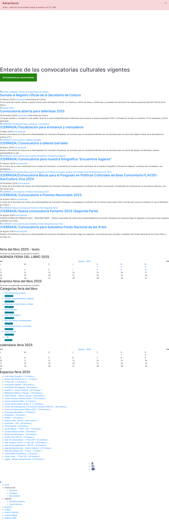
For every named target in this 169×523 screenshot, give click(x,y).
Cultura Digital (11, 515)
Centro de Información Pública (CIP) (28, 409)
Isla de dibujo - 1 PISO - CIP (23, 429)
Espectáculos (10, 331)
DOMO (14, 418)
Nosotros (13, 490)
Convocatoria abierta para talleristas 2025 (32, 111)
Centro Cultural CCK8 (21, 401)
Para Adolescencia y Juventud (18, 326)
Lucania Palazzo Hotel (21, 431)
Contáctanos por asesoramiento (19, 77)
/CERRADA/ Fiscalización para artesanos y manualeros (41, 127)
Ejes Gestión (14, 496)
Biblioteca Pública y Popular (24, 393)
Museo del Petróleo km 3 (21, 379)
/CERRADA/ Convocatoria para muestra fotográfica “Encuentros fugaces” (56, 159)
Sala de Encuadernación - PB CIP (26, 445)
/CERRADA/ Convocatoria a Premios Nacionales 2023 (41, 195)
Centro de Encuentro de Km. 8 (24, 404)
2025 (88, 261)
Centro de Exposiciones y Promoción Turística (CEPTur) (36, 407)
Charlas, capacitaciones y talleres (19, 298)
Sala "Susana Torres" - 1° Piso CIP (26, 442)
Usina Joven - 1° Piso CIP (22, 456)
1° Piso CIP (16, 382)
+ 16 (6, 337)
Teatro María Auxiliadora (22, 453)
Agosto (82, 261)
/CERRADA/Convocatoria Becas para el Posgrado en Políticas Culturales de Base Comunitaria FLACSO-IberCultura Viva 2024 (79, 177)
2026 (88, 349)
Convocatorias (20, 99)
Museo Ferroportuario (21, 434)
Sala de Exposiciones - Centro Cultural (28, 448)
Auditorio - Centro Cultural (23, 390)
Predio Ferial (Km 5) (20, 437)
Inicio (7, 485)
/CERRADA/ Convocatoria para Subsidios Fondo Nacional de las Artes (53, 227)
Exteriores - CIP (19, 423)
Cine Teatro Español (20, 376)
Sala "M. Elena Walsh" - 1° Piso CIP (27, 440)
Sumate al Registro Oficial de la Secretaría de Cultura (40, 95)
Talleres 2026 (10, 518)
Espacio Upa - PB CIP (21, 420)
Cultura (8, 510)
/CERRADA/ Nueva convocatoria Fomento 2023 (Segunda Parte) (49, 211)
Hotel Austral (17, 426)
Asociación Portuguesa (22, 387)
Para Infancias (11, 309)
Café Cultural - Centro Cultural (25, 395)
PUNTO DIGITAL (12, 512)
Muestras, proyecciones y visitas (19, 304)
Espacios (8, 507)
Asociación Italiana (20, 384)
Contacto (13, 493)
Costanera (16, 415)
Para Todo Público (13, 315)
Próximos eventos (17, 501)
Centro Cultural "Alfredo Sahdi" (26, 398)
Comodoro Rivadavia (20, 412)
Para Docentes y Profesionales (18, 320)
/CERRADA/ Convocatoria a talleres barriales (34, 143)
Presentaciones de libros (15, 293)
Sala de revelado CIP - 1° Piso (23, 451)
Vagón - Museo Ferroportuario (25, 459)
